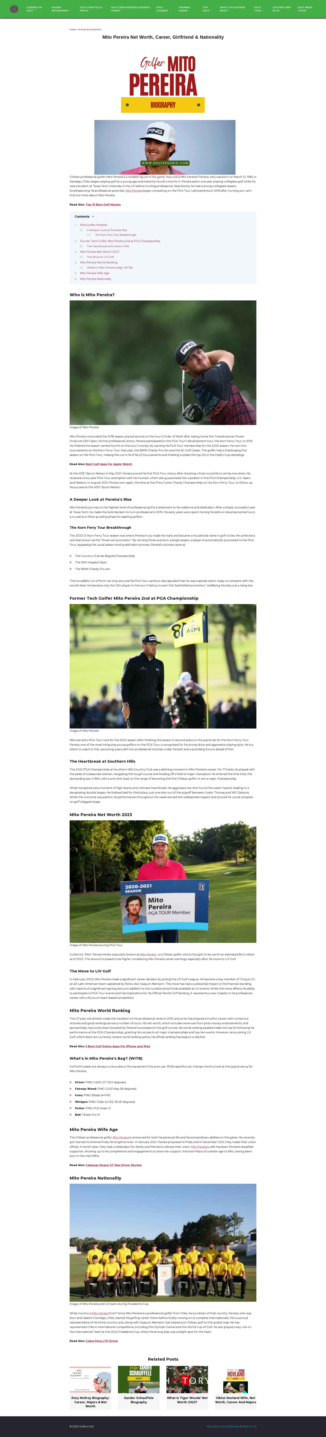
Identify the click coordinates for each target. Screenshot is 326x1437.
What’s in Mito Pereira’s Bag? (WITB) (110, 267)
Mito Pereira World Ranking (98, 262)
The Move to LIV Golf (100, 257)
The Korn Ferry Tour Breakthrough (115, 234)
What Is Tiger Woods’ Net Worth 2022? (187, 1400)
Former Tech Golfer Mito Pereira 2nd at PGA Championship (120, 241)
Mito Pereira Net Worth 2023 (99, 251)
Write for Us (249, 1426)
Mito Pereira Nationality (95, 279)
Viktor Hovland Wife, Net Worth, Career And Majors (235, 1400)
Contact (222, 1426)
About (211, 1426)
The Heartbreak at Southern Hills (108, 246)
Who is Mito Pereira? (93, 225)
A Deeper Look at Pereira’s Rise (107, 230)
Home (73, 29)
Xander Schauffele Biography (139, 1400)
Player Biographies (89, 29)
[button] (163, 109)
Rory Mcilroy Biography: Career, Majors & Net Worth (90, 1402)
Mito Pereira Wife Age (94, 273)
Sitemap (234, 1426)
